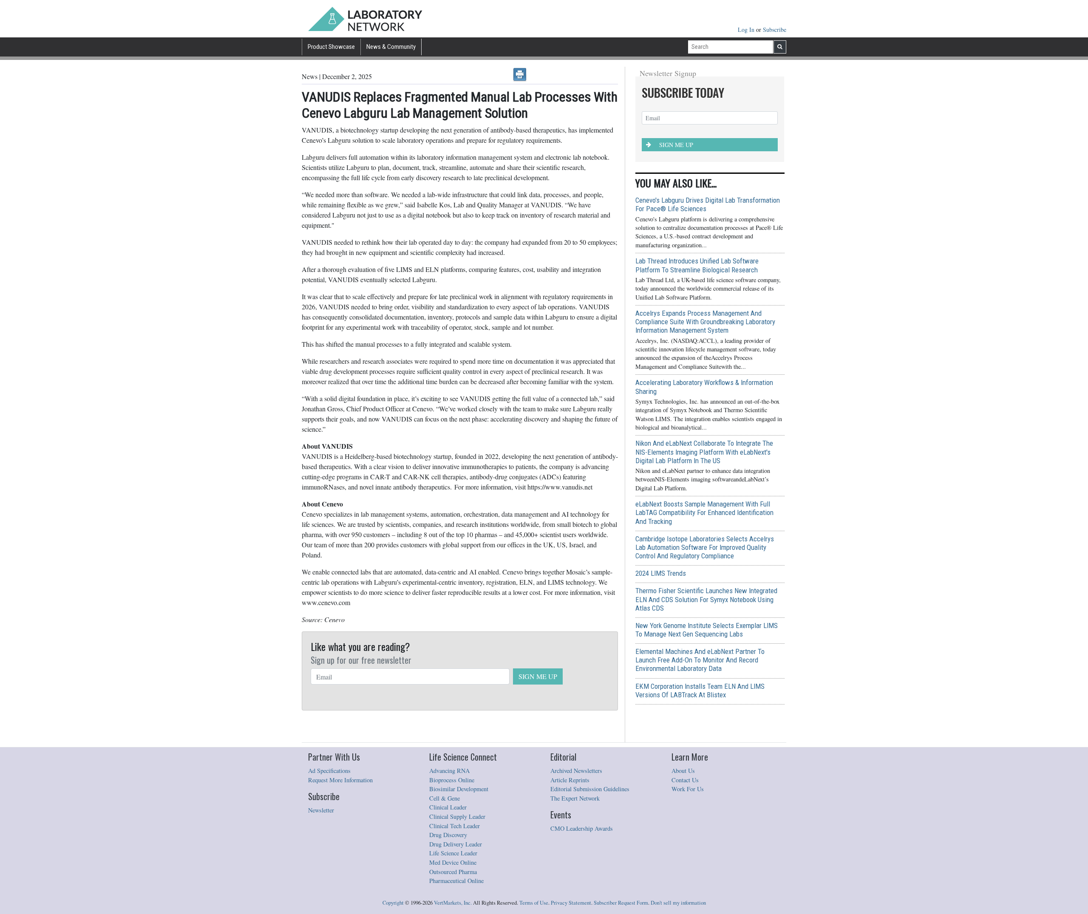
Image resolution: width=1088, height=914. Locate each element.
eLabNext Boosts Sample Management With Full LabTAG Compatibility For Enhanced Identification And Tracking (704, 512)
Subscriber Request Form (621, 902)
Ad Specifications (329, 771)
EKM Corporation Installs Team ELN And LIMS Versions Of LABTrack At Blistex (700, 690)
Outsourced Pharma (453, 872)
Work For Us (688, 789)
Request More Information (340, 780)
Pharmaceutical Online (456, 881)
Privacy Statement (571, 902)
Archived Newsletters (576, 771)
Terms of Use (533, 902)
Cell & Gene (444, 798)
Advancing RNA (449, 771)
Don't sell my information (678, 902)
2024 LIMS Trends (660, 573)
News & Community (391, 47)
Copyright (393, 902)
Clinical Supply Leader (457, 816)
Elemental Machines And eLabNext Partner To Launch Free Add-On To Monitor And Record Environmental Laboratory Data (700, 660)
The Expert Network (575, 798)
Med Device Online (452, 862)
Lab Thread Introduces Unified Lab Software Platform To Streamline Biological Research (697, 265)
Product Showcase (331, 47)
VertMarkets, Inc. (453, 902)
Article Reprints (569, 780)
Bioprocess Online (451, 780)
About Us (683, 771)
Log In (747, 29)
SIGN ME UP (537, 676)
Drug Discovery (448, 835)
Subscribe (774, 29)
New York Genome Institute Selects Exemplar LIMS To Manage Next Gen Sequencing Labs (706, 629)
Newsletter (321, 810)
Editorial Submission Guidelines (589, 789)
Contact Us (685, 780)
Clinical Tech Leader (454, 826)
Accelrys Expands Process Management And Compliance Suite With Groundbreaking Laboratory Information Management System (705, 321)
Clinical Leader (448, 807)
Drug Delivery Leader (455, 844)
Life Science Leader (453, 853)
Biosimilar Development (458, 789)
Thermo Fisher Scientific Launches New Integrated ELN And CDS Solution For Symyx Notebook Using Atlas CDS (706, 599)
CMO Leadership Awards (581, 828)
